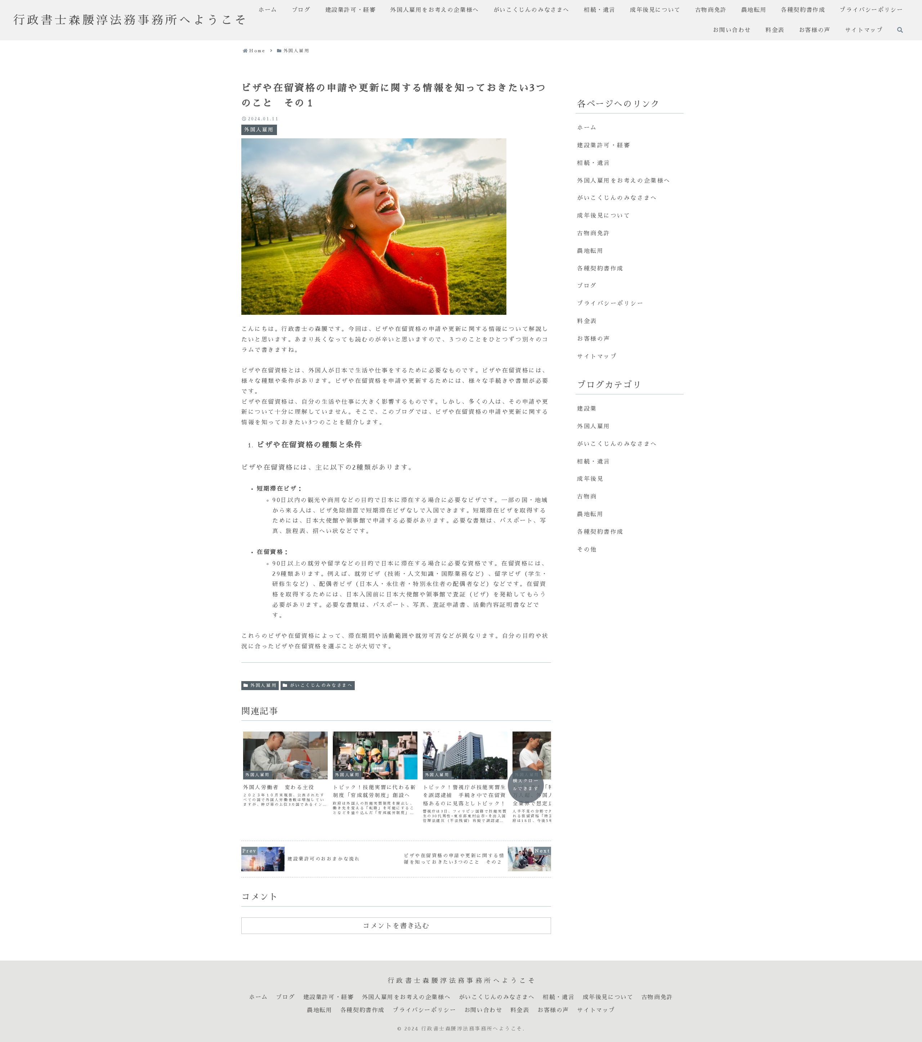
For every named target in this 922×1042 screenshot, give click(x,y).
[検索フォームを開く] (900, 30)
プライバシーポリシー (610, 304)
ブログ (587, 286)
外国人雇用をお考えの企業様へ (624, 181)
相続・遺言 (593, 163)
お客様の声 (593, 339)
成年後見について (603, 216)
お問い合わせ (483, 1010)
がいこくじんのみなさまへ (321, 685)
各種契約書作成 (600, 269)
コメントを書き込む (396, 925)
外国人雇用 (263, 685)
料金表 (587, 321)
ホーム (587, 128)
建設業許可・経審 (603, 145)
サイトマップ (597, 356)
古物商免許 (593, 233)
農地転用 (590, 251)
